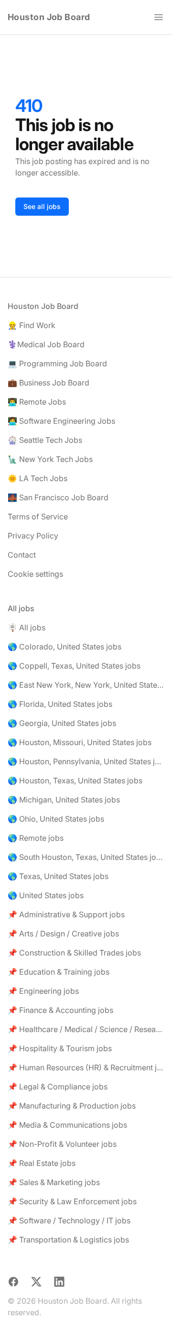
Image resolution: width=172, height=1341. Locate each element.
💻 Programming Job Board (57, 363)
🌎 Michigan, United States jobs (64, 799)
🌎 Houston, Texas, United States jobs (75, 780)
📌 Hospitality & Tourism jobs (60, 1048)
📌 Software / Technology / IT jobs (69, 1220)
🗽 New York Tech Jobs (50, 459)
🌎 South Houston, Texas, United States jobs (86, 857)
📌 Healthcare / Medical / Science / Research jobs (86, 1029)
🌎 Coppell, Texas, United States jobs (74, 665)
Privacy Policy (33, 535)
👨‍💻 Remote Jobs (37, 402)
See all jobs (42, 206)
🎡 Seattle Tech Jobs (45, 440)
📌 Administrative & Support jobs (66, 914)
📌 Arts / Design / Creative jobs (63, 933)
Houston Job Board (49, 17)
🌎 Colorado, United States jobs (64, 646)
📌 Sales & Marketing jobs (54, 1182)
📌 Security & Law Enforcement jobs (72, 1201)
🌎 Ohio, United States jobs (56, 819)
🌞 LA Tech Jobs (37, 478)
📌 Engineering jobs (43, 991)
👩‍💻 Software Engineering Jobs (61, 421)
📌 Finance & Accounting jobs (60, 1010)
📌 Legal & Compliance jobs (58, 1086)
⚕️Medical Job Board (46, 344)
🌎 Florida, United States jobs (60, 704)
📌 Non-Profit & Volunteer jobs (62, 1144)
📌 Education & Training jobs (58, 972)
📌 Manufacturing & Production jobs (72, 1105)
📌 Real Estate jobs (41, 1163)
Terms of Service (38, 516)
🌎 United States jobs (46, 895)
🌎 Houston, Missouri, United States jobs (79, 742)
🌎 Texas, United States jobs (58, 876)
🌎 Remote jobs (36, 838)
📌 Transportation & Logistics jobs (68, 1239)
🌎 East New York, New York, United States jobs (86, 685)
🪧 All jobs (26, 627)
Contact (22, 555)
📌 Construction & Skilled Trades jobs (74, 952)
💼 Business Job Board (48, 382)
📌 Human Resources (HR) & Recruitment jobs (86, 1067)
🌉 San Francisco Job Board (58, 497)
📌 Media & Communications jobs (67, 1125)
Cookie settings (35, 574)
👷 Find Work (31, 325)
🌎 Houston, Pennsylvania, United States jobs (86, 761)
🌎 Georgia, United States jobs (62, 723)
